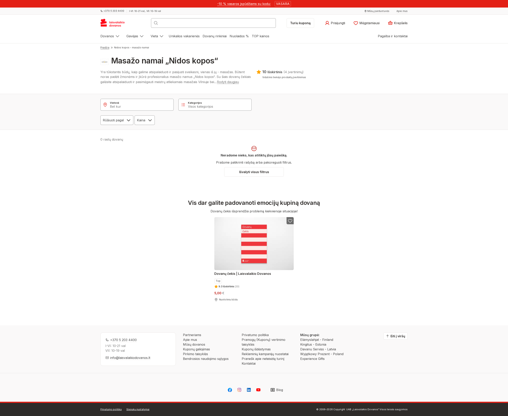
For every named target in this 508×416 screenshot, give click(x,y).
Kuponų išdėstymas (256, 349)
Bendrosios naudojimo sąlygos (206, 359)
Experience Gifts (312, 359)
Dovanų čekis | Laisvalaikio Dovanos (242, 274)
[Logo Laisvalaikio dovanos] (114, 24)
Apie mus (190, 340)
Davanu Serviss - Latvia (318, 349)
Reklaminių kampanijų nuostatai (265, 354)
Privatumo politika (255, 335)
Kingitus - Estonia (313, 344)
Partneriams (192, 335)
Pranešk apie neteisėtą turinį (263, 359)
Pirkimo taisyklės (195, 354)
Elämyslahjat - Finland (316, 340)
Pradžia (104, 47)
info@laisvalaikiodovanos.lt (130, 358)
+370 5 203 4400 (123, 340)
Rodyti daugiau (228, 82)
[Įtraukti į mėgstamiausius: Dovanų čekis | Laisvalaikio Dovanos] (290, 220)
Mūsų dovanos (194, 344)
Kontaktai (249, 363)
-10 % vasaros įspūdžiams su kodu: (244, 4)
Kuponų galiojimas (196, 349)
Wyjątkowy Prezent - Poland (321, 354)
